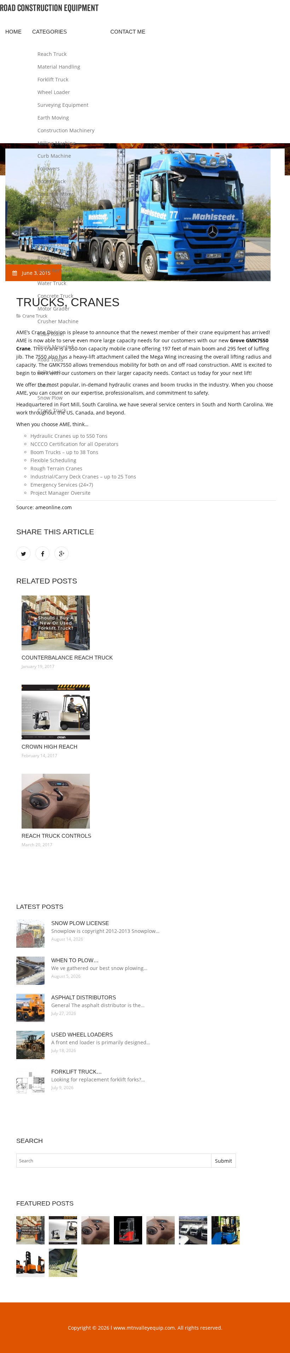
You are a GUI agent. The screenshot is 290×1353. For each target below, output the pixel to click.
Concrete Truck (55, 295)
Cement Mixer (54, 232)
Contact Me (127, 32)
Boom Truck (51, 181)
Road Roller (51, 334)
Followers (48, 168)
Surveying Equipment (62, 104)
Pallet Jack (49, 372)
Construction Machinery (65, 130)
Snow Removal (54, 270)
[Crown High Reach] (146, 712)
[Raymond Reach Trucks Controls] (160, 1230)
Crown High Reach (49, 747)
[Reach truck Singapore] (30, 1263)
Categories (49, 32)
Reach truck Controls (56, 836)
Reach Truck (51, 54)
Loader (45, 385)
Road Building (54, 206)
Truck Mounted (55, 346)
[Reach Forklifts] (128, 1230)
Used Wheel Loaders (82, 1035)
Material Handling (58, 66)
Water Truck (51, 283)
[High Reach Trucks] (63, 1263)
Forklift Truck (52, 79)
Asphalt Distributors (83, 997)
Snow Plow (50, 397)
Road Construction (59, 219)
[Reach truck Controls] (146, 801)
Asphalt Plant (53, 245)
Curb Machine (54, 155)
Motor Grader (53, 308)
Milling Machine (56, 143)
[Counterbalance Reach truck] (146, 623)
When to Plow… (75, 960)
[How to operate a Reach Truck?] (225, 1230)
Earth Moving (53, 117)
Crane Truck (51, 410)
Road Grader (52, 257)
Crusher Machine (58, 321)
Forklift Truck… (76, 1072)
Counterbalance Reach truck (67, 658)
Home (13, 32)
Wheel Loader (53, 92)
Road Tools (50, 359)
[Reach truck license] (193, 1230)
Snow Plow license (80, 923)
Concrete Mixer (55, 194)
